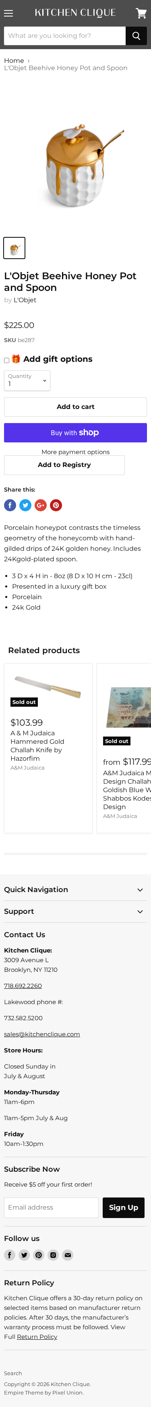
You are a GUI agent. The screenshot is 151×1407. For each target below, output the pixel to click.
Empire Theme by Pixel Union (43, 1392)
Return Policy (37, 1337)
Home (14, 60)
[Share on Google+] (41, 505)
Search (13, 1373)
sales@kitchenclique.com (42, 1034)
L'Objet (25, 300)
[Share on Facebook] (10, 505)
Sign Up (123, 1207)
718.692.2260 (23, 986)
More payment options (75, 451)
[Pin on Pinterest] (56, 505)
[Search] (136, 36)
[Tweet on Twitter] (25, 505)
